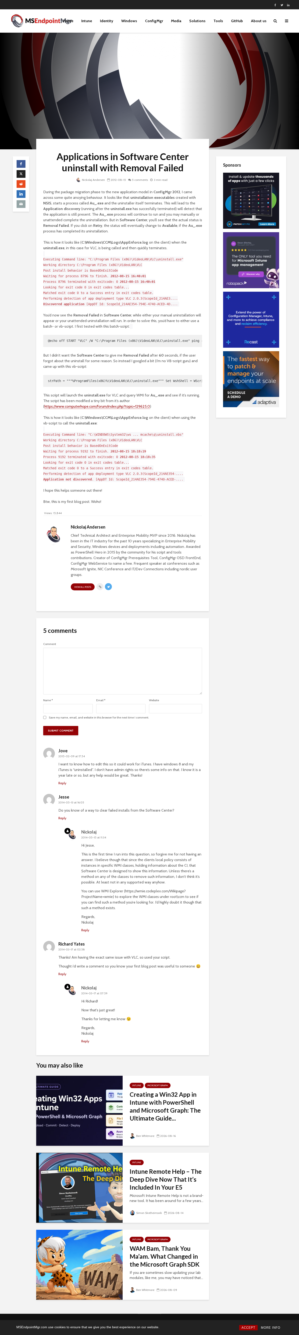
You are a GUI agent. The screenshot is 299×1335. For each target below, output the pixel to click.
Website (154, 700)
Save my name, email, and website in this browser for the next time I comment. (99, 717)
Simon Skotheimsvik (149, 1213)
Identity (106, 21)
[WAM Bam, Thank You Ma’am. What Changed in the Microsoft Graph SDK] (79, 1264)
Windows (129, 21)
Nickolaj (88, 831)
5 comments (140, 180)
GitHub (237, 21)
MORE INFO (270, 1327)
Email (100, 700)
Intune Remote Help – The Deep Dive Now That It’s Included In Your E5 (166, 1179)
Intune (86, 21)
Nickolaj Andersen (93, 180)
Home (68, 21)
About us (259, 21)
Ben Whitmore (145, 1136)
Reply (62, 783)
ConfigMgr (154, 21)
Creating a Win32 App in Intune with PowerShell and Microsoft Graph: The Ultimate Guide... (165, 1106)
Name (48, 700)
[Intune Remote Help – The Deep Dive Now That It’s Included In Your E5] (79, 1187)
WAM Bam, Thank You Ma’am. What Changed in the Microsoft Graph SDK (164, 1256)
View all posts (82, 587)
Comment (49, 644)
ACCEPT (248, 1327)
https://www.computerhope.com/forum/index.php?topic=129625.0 (97, 406)
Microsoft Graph (157, 1085)
